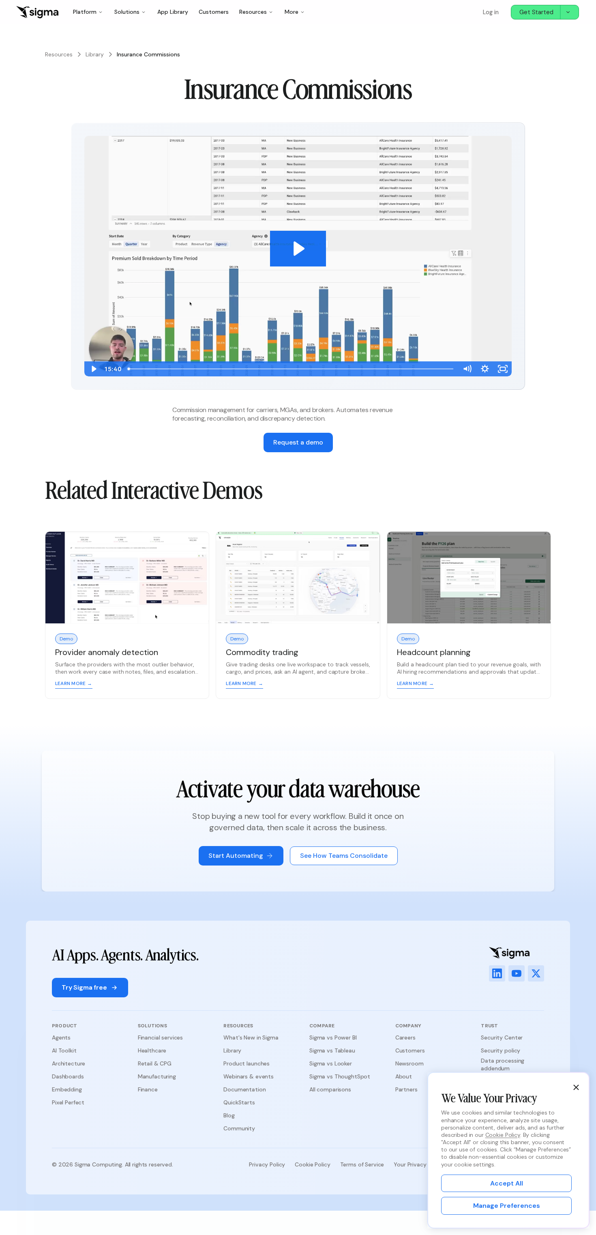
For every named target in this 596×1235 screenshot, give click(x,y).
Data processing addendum (502, 1064)
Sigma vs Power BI (333, 1037)
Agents (61, 1037)
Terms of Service (362, 1164)
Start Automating (235, 855)
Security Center (502, 1037)
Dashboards (68, 1076)
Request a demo (298, 442)
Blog (228, 1115)
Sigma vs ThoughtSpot (339, 1076)
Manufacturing (157, 1076)
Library (95, 54)
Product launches (246, 1063)
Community (239, 1128)
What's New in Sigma (250, 1037)
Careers (405, 1037)
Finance (148, 1089)
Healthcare (152, 1050)
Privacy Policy (267, 1164)
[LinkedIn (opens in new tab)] (497, 973)
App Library (172, 11)
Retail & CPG (155, 1063)
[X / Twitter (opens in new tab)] (536, 973)
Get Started (536, 12)
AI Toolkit (64, 1050)
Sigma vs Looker (330, 1063)
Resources (59, 54)
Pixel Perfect (68, 1102)
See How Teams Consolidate (344, 855)
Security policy (500, 1050)
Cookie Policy (312, 1164)
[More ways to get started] (569, 12)
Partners (406, 1089)
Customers (214, 11)
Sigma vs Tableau (332, 1050)
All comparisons (330, 1089)
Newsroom (409, 1063)
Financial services (160, 1037)
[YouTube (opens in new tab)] (516, 973)
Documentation (244, 1089)
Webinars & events (248, 1076)
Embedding (67, 1089)
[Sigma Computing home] (37, 12)
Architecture (68, 1063)
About (403, 1076)
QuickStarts (239, 1102)
